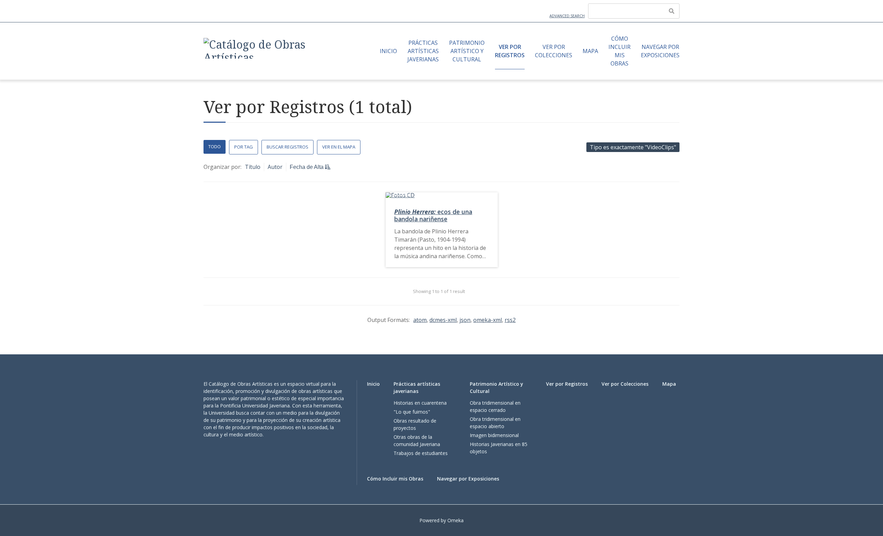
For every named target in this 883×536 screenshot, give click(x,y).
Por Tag (243, 147)
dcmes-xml (443, 320)
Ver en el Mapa (338, 147)
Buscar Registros (287, 147)
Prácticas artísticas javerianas (423, 51)
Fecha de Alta (307, 167)
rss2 (510, 320)
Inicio (388, 51)
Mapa (590, 51)
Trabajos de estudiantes (421, 453)
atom (420, 320)
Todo (214, 146)
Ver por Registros (510, 51)
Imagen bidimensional (494, 435)
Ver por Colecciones (553, 51)
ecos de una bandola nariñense (433, 215)
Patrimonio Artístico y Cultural (467, 51)
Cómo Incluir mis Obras (619, 51)
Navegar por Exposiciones (660, 51)
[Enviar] (671, 11)
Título (252, 167)
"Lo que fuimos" (412, 411)
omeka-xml (487, 320)
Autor (275, 167)
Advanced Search (567, 15)
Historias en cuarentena (420, 403)
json (464, 320)
